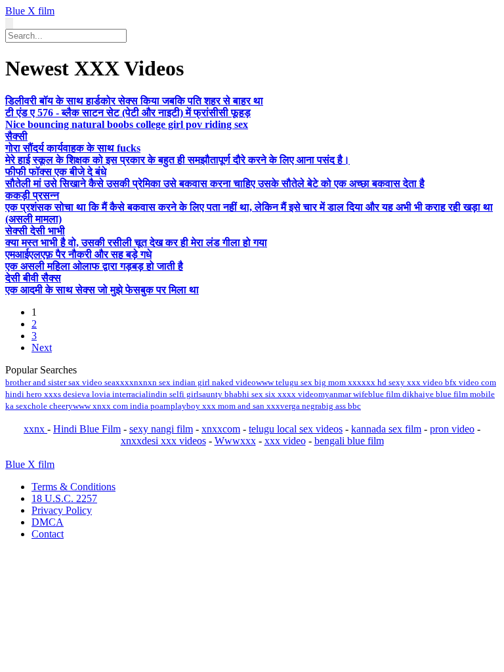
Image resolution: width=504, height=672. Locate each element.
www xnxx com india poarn (122, 406)
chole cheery (50, 406)
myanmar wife (343, 394)
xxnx (35, 428)
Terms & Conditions (74, 486)
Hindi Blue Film (87, 428)
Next (42, 347)
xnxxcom (220, 428)
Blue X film (29, 10)
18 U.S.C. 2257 (64, 498)
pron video (452, 428)
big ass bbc (341, 406)
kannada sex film (386, 428)
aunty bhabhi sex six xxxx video (260, 394)
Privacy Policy (62, 510)
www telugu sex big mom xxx (309, 382)
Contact (48, 533)
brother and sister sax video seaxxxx (69, 382)
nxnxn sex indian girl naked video (195, 382)
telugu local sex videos (296, 428)
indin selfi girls (175, 394)
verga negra (301, 406)
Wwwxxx (235, 440)
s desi (67, 394)
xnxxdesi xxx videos (163, 440)
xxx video (285, 440)
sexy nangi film (161, 428)
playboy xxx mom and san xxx (225, 406)
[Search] (9, 23)
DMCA (48, 522)
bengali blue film (349, 440)
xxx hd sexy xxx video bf (407, 382)
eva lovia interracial (112, 394)
